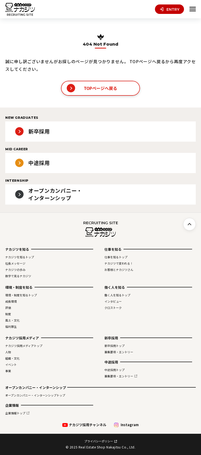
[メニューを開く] (192, 9)
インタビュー (113, 301)
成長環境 (11, 301)
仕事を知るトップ (115, 257)
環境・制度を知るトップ (21, 295)
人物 (8, 352)
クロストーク (113, 308)
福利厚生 (11, 326)
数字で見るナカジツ (18, 276)
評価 (8, 308)
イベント (11, 364)
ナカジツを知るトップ (19, 257)
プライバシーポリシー (98, 441)
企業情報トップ (15, 413)
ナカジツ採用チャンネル (87, 424)
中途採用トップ (114, 370)
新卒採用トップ (114, 346)
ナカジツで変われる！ (118, 263)
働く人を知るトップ (117, 295)
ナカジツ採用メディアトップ (23, 346)
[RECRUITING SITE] (20, 7)
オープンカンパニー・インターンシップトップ (35, 395)
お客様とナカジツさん (118, 269)
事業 (8, 371)
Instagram (130, 424)
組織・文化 (12, 358)
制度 (8, 314)
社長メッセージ (15, 263)
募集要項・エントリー (118, 352)
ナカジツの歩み (15, 269)
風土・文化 (12, 320)
